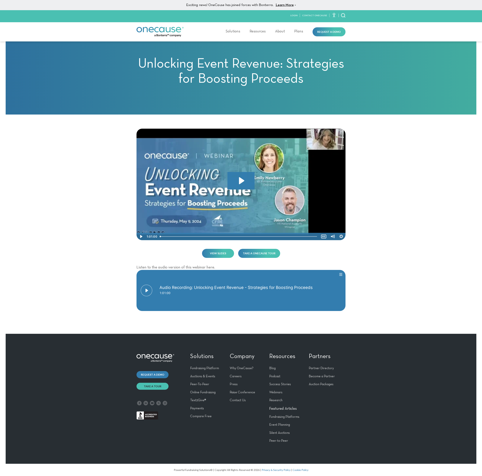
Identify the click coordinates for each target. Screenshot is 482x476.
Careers (236, 376)
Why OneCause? (241, 368)
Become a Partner (322, 376)
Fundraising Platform (204, 368)
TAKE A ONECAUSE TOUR (259, 253)
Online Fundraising (203, 392)
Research (275, 400)
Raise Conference (242, 392)
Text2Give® (198, 400)
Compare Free (201, 416)
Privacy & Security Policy (276, 469)
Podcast (274, 376)
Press (234, 384)
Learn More (285, 5)
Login (293, 15)
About (280, 31)
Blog (272, 368)
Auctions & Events (202, 376)
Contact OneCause (314, 15)
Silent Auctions (279, 433)
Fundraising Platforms (284, 417)
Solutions (233, 31)
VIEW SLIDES (218, 253)
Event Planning (279, 424)
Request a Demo (329, 31)
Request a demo (152, 374)
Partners (319, 356)
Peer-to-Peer (278, 440)
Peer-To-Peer (199, 384)
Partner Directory (321, 368)
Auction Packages (321, 384)
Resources (258, 31)
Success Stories (280, 384)
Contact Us (238, 400)
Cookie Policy (300, 469)
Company (242, 356)
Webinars (275, 392)
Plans (298, 31)
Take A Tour (152, 386)
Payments (197, 408)
